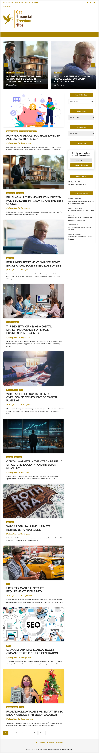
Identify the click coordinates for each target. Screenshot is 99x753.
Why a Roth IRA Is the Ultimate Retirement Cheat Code (28, 528)
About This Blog (8, 2)
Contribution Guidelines (22, 2)
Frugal (21, 707)
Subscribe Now (81, 165)
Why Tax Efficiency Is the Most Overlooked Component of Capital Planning (32, 397)
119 (34, 733)
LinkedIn (60, 743)
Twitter (51, 743)
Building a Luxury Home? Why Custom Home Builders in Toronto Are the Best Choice (23, 79)
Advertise (35, 2)
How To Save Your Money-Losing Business (80, 238)
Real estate (20, 72)
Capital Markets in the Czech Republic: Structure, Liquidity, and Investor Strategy (34, 465)
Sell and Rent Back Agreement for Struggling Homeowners (80, 219)
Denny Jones (13, 85)
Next (42, 733)
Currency (9, 457)
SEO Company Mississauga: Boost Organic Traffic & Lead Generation (32, 651)
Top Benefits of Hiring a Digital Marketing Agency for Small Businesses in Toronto (29, 330)
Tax (21, 390)
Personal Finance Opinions (77, 184)
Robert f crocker (74, 199)
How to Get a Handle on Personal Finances (79, 228)
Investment (18, 457)
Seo (8, 322)
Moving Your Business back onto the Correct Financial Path (81, 202)
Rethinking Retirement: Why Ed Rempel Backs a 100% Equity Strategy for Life (72, 79)
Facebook (41, 743)
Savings (33, 131)
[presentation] (6, 65)
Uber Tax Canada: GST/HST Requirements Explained (25, 589)
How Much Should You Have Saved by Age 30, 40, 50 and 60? (33, 137)
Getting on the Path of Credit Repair (81, 211)
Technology (15, 322)
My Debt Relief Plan (75, 182)
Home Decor (10, 72)
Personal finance (24, 131)
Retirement (58, 72)
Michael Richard (73, 234)
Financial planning (12, 131)
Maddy (70, 215)
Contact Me (7, 6)
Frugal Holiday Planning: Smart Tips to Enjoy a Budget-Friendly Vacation (34, 713)
